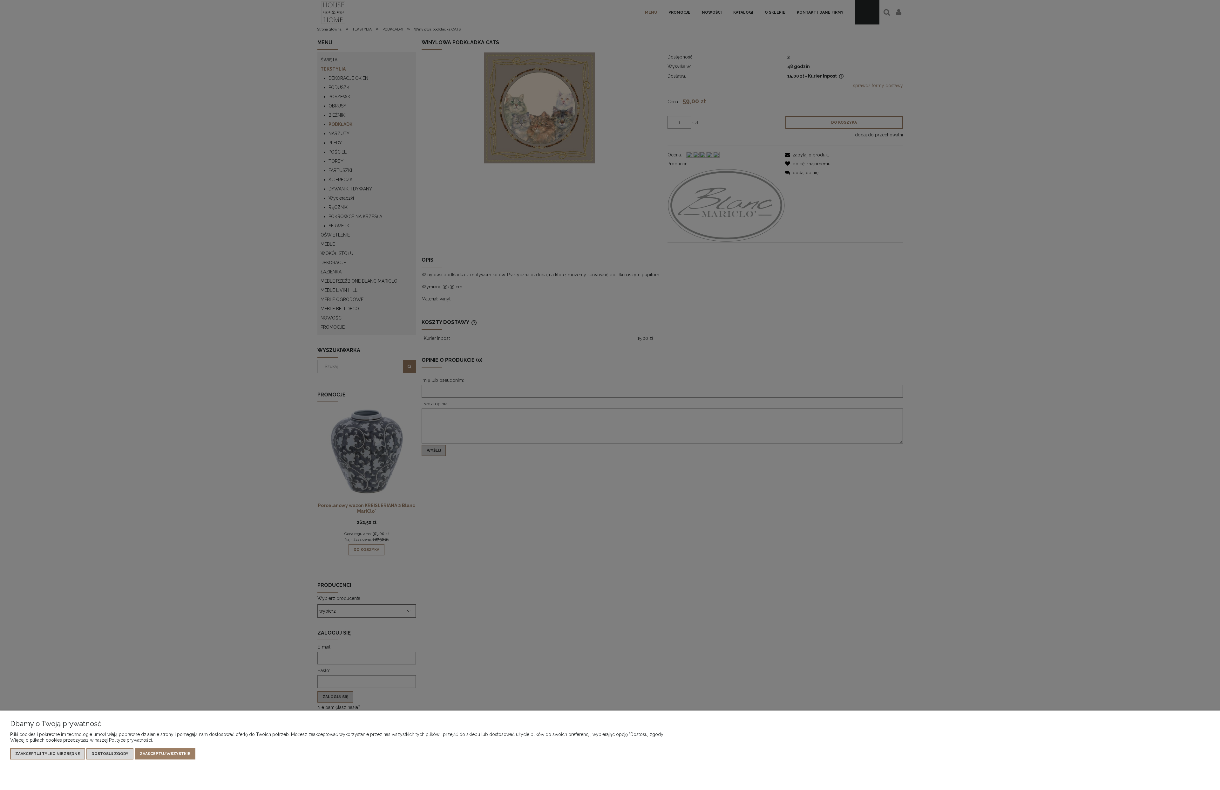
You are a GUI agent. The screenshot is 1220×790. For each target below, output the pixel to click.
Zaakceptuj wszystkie (165, 754)
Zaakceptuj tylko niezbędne (47, 754)
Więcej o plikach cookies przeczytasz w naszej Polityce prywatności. (81, 740)
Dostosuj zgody (110, 754)
